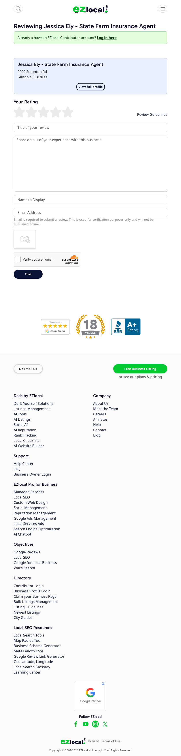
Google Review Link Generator (39, 656)
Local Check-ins (26, 440)
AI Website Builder (29, 445)
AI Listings (22, 419)
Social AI (21, 424)
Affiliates (100, 419)
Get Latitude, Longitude (33, 661)
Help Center (24, 463)
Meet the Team (105, 408)
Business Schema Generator (37, 645)
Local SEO (22, 497)
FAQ (17, 469)
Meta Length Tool (28, 651)
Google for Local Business (35, 562)
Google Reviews (27, 552)
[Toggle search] (18, 9)
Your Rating (26, 102)
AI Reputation (25, 429)
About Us (101, 403)
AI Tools (20, 414)
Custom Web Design (31, 502)
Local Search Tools (29, 635)
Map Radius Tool (27, 640)
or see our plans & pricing (140, 376)
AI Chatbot (22, 534)
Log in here (107, 37)
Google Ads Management (35, 518)
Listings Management (32, 408)
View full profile (91, 87)
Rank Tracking (25, 435)
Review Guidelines (152, 114)
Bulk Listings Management (36, 601)
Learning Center (27, 672)
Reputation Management (35, 513)
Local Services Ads (29, 523)
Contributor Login (29, 585)
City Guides (23, 617)
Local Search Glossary (32, 667)
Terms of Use (111, 741)
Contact (99, 429)
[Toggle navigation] (162, 9)
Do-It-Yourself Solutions (33, 403)
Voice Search (24, 568)
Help (97, 424)
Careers (99, 414)
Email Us (30, 369)
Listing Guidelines (28, 607)
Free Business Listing (140, 369)
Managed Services (29, 491)
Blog (97, 435)
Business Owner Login (32, 474)
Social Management (30, 507)
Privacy (93, 741)
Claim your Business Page (35, 596)
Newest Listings (27, 612)
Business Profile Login (32, 591)
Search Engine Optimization (37, 528)
